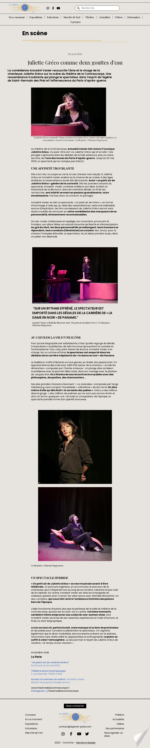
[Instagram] (48, 8)
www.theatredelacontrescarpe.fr (50, 687)
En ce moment (17, 17)
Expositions (35, 17)
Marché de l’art (72, 17)
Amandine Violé (40, 652)
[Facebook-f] (53, 8)
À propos (75, 21)
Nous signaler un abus (113, 734)
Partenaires (133, 17)
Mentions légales (86, 742)
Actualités (104, 17)
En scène (34, 33)
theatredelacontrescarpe (63, 691)
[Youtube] (58, 8)
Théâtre (89, 17)
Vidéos (118, 17)
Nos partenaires (115, 728)
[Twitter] (87, 733)
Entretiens (53, 17)
